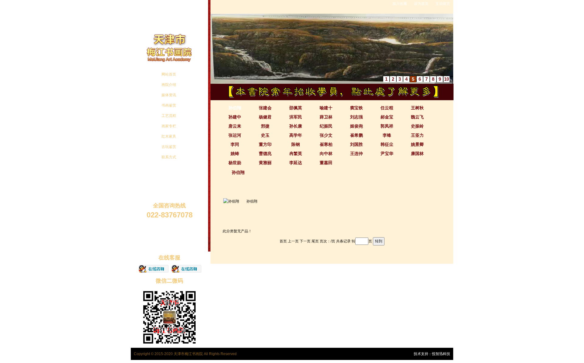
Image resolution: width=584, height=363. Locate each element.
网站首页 (169, 74)
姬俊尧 (356, 126)
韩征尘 (387, 144)
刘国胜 (356, 144)
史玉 (265, 135)
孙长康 (295, 126)
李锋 (387, 135)
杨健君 (265, 117)
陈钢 (295, 144)
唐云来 (234, 126)
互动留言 (443, 4)
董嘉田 (326, 162)
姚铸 (235, 153)
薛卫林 (326, 117)
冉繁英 (295, 153)
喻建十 (326, 107)
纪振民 (326, 126)
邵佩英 (295, 107)
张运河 (234, 135)
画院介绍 (169, 85)
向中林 (326, 153)
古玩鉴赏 (169, 147)
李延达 (295, 162)
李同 (235, 144)
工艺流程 (169, 116)
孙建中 (234, 117)
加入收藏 (399, 4)
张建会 (265, 107)
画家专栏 (169, 126)
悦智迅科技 (441, 354)
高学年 (295, 135)
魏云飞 (417, 117)
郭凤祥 (387, 126)
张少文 (326, 135)
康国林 (417, 153)
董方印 (265, 144)
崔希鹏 (356, 135)
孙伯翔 (234, 107)
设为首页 (421, 4)
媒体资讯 (169, 95)
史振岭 (417, 126)
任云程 (387, 107)
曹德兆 (265, 153)
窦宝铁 (356, 107)
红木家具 (169, 136)
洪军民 (295, 117)
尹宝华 (387, 153)
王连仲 (356, 153)
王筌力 (417, 135)
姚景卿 (417, 144)
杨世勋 (234, 162)
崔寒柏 (326, 144)
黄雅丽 (265, 162)
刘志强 (356, 117)
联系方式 (169, 157)
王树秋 (417, 107)
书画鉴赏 (169, 105)
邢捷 (265, 126)
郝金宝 (387, 117)
